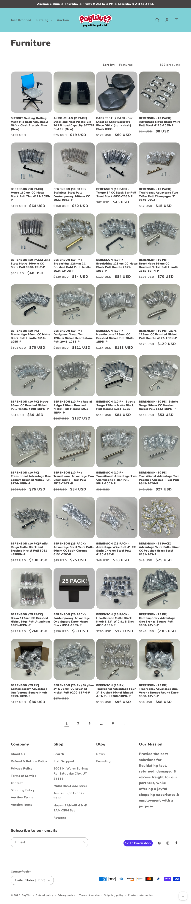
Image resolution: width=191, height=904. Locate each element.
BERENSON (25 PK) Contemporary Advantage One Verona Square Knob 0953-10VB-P (29, 691)
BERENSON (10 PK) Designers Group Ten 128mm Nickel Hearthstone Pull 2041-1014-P (73, 336)
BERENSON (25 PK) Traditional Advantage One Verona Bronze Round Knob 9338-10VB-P (159, 691)
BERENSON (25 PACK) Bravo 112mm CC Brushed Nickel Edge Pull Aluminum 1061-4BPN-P (30, 620)
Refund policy (44, 895)
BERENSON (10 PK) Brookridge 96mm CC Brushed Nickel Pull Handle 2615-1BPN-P (159, 265)
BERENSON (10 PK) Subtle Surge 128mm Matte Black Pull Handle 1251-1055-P (115, 405)
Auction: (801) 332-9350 (69, 795)
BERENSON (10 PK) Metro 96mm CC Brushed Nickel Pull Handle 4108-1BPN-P (30, 405)
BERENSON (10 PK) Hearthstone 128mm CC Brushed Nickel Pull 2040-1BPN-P (115, 336)
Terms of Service (23, 776)
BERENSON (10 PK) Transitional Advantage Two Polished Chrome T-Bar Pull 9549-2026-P (159, 478)
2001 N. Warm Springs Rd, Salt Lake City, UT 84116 (71, 774)
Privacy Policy (22, 769)
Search (59, 754)
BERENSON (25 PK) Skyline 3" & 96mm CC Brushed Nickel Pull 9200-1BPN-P (74, 689)
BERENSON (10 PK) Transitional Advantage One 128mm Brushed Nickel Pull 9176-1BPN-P (31, 478)
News (100, 754)
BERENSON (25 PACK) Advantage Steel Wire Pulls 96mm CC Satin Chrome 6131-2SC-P (74, 549)
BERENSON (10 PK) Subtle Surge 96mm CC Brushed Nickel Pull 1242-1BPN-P (158, 405)
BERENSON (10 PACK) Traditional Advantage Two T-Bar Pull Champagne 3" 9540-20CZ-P (158, 194)
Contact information (140, 895)
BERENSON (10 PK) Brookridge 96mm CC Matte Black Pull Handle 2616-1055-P (30, 336)
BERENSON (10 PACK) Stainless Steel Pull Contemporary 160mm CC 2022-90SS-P (72, 194)
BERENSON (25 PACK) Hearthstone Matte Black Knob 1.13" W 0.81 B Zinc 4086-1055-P (115, 620)
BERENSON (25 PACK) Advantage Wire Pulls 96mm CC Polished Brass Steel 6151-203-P (159, 549)
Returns (60, 818)
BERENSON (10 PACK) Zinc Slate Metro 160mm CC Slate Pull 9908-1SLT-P (30, 263)
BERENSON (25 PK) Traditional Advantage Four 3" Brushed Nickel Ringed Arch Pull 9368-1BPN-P (116, 691)
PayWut (27, 895)
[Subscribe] (83, 842)
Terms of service (89, 895)
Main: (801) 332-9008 (70, 786)
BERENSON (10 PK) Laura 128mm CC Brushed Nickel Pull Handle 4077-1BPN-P (158, 334)
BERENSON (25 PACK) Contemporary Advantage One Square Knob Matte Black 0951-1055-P (72, 620)
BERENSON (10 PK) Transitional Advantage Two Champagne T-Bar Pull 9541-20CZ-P (116, 478)
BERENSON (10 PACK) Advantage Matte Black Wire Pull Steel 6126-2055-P (159, 121)
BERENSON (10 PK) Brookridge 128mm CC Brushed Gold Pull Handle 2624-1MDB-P (72, 265)
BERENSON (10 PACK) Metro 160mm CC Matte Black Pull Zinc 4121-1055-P (31, 194)
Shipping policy (114, 895)
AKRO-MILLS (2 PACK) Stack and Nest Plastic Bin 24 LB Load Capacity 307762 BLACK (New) (74, 123)
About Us (18, 754)
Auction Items (21, 805)
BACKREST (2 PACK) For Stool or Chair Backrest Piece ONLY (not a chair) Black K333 (114, 123)
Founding (103, 761)
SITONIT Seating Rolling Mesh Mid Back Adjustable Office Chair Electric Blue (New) (29, 123)
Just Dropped (64, 761)
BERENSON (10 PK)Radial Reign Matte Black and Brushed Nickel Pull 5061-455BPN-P (30, 549)
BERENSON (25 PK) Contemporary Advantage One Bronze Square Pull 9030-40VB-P (157, 620)
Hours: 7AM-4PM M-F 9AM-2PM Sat (70, 808)
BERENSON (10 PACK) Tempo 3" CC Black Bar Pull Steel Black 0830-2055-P (116, 192)
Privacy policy (66, 895)
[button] (44, 20)
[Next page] (124, 723)
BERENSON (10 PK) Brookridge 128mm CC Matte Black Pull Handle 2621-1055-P (116, 265)
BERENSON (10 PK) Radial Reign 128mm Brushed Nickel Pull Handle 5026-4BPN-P (73, 407)
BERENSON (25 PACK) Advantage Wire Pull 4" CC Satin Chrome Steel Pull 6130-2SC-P (116, 549)
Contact (17, 783)
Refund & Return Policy (29, 761)
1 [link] (66, 723)
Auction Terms (22, 797)
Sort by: (109, 65)
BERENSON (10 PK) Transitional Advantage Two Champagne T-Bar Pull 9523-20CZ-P (74, 478)
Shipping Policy (23, 790)
